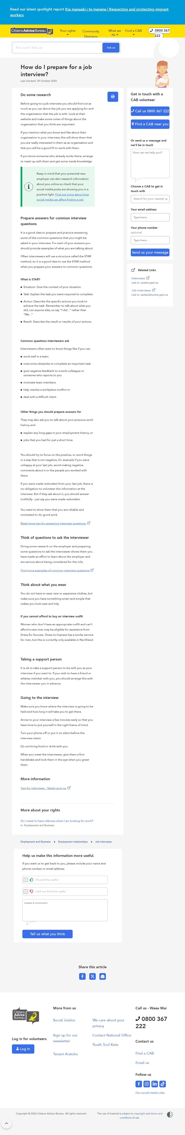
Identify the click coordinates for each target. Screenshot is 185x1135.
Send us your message (150, 252)
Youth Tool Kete (105, 1044)
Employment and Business (36, 841)
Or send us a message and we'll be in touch (148, 143)
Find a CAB (144, 1053)
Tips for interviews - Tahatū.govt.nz (44, 788)
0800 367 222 (151, 1022)
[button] (67, 34)
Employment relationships (73, 841)
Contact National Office (111, 1035)
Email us (142, 1062)
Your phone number (145, 230)
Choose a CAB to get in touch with (147, 188)
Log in (24, 1049)
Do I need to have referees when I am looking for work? (57, 821)
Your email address (143, 210)
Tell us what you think (47, 934)
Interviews (139, 278)
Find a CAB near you (151, 124)
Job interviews (103, 841)
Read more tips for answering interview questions (53, 523)
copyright (140, 1113)
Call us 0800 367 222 (151, 111)
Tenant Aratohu (65, 1054)
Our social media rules (150, 1093)
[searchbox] (57, 48)
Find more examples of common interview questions (55, 571)
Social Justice (64, 1020)
